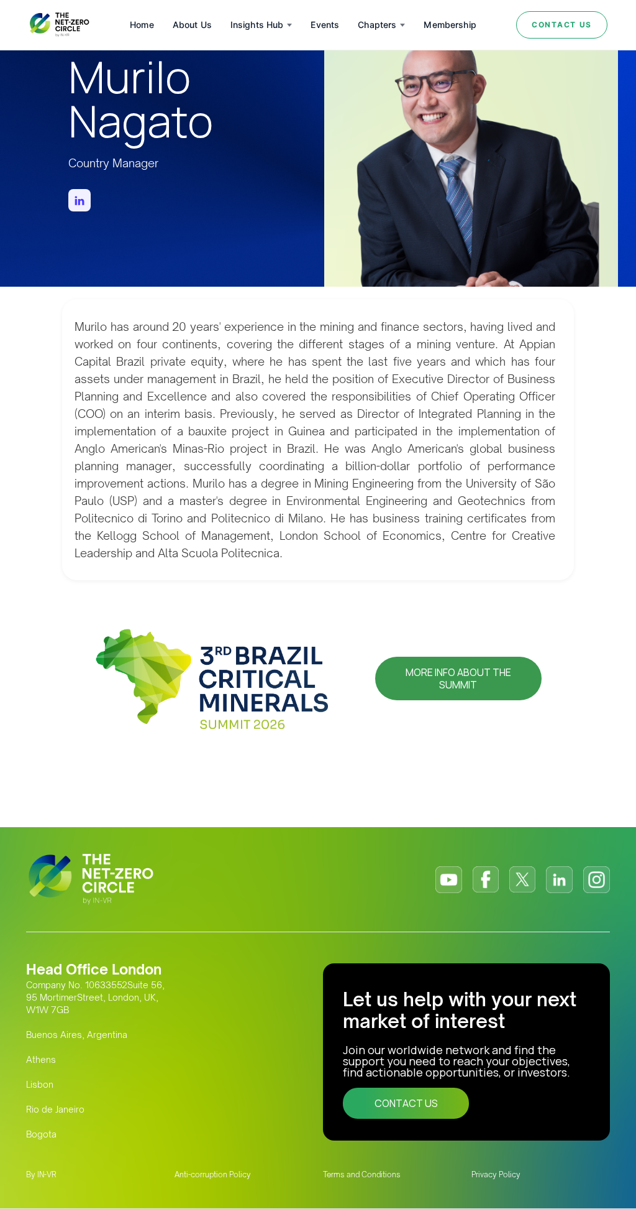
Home (142, 24)
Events (325, 24)
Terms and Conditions (362, 1174)
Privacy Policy (495, 1174)
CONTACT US (406, 1103)
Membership (450, 24)
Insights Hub (257, 24)
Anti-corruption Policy (213, 1174)
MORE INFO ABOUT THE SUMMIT (458, 678)
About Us (192, 24)
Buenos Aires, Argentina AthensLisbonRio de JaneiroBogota (76, 1084)
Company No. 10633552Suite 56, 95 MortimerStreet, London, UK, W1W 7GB (95, 997)
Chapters (377, 24)
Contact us (562, 24)
